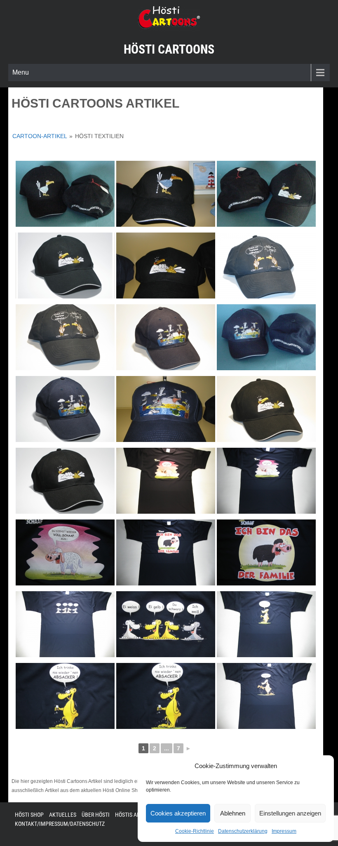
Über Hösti (96, 814)
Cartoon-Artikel (39, 136)
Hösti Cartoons (169, 49)
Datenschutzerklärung (243, 831)
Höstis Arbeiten (136, 814)
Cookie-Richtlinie (194, 831)
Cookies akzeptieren (178, 813)
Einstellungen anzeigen (290, 813)
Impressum (284, 831)
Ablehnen (232, 813)
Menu (20, 72)
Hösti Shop (29, 814)
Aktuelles (62, 814)
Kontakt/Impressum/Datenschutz (60, 823)
